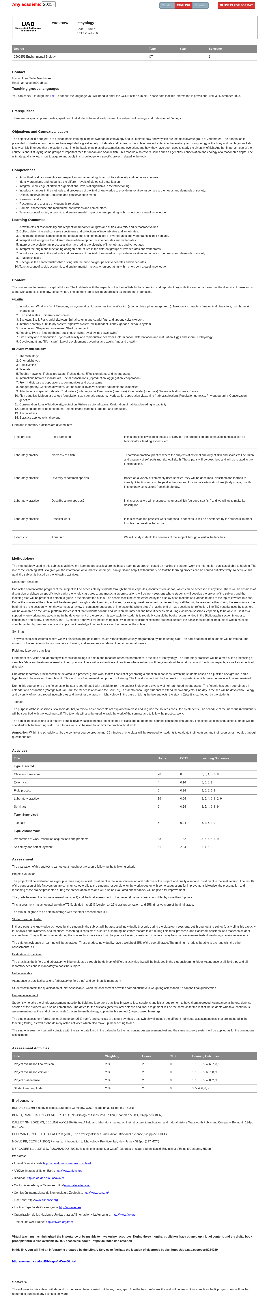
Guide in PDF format (236, 5)
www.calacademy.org (77, 1185)
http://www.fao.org (124, 1214)
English (183, 5)
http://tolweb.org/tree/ (59, 1221)
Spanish (200, 5)
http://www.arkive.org (69, 1170)
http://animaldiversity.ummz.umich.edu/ (68, 1163)
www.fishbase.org (46, 1200)
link (52, 95)
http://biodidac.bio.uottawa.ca (46, 1178)
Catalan (167, 5)
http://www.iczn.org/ (96, 1192)
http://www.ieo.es (70, 1207)
